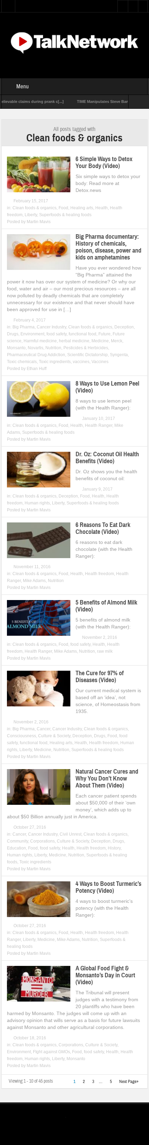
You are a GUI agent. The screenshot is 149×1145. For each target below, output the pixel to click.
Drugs (12, 334)
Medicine (100, 340)
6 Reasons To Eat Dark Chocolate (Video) (103, 528)
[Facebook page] (81, 1118)
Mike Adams (34, 580)
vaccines (81, 361)
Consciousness (21, 735)
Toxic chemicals (22, 361)
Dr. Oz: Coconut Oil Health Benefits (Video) (107, 458)
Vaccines (99, 361)
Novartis (35, 347)
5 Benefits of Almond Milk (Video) (106, 606)
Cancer (43, 728)
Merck (116, 340)
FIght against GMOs (51, 1051)
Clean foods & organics (34, 207)
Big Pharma (23, 327)
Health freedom (99, 573)
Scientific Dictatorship (87, 354)
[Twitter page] (70, 1118)
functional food (82, 334)
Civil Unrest (70, 834)
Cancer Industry (51, 327)
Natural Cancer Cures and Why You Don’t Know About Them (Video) (107, 778)
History (114, 848)
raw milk (105, 651)
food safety (56, 334)
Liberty (31, 214)
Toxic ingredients (55, 361)
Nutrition (53, 347)
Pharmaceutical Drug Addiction (36, 354)
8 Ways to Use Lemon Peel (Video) (107, 387)
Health (101, 207)
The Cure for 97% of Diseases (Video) (100, 677)
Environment (32, 334)
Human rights (37, 503)
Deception (124, 327)
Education (16, 848)
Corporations (42, 841)
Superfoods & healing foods (65, 214)
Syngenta (119, 354)
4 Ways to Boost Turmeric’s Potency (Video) (108, 887)
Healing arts (81, 207)
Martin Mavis (39, 221)
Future (104, 334)
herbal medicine (74, 340)
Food (63, 207)
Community (17, 841)
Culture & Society (54, 735)
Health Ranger (98, 425)
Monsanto (16, 347)
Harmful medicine (40, 340)
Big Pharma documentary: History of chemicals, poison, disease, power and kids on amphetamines (108, 247)
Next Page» (129, 1081)
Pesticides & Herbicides (85, 347)
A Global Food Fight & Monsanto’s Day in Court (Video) (105, 975)
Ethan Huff (36, 368)
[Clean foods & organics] (74, 42)
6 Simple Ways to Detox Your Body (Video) (104, 162)
